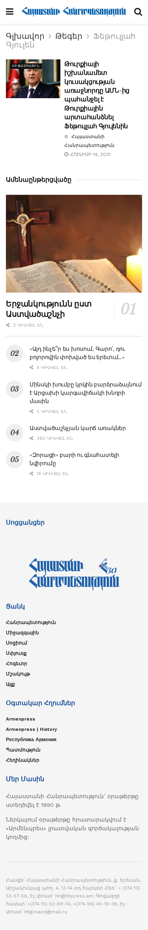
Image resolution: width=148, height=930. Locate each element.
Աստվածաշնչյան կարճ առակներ (78, 428)
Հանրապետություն (31, 622)
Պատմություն (23, 750)
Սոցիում (16, 643)
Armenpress (20, 719)
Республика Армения (31, 739)
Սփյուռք (16, 653)
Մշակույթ (18, 674)
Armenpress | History (31, 729)
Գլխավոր (25, 36)
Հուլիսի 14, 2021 (89, 154)
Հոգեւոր (16, 663)
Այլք (10, 684)
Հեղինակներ (22, 760)
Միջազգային (26, 66)
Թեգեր (68, 36)
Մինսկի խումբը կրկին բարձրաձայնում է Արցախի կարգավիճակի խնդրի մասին (86, 393)
